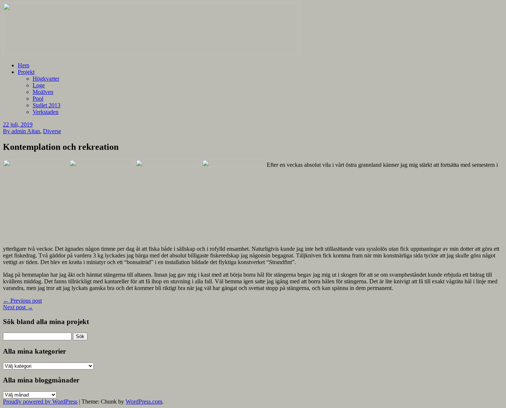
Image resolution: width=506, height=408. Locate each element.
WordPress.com (144, 401)
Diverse (52, 131)
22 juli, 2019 (18, 124)
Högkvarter (46, 78)
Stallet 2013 (46, 105)
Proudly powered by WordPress (40, 401)
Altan (33, 131)
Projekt (26, 72)
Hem (23, 65)
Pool (38, 98)
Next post (18, 307)
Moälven (43, 92)
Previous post (22, 300)
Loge (39, 85)
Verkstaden (46, 112)
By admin (15, 131)
